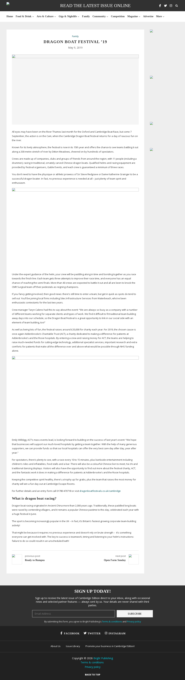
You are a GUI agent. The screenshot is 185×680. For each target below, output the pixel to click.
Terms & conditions (112, 621)
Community (99, 16)
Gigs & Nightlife (68, 16)
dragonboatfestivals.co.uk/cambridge (100, 491)
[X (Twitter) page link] (165, 5)
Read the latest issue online (95, 5)
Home (10, 16)
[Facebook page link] (160, 5)
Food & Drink (23, 16)
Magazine (132, 16)
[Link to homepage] (19, 5)
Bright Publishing (103, 658)
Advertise (148, 16)
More (159, 16)
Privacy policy (134, 621)
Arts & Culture (45, 16)
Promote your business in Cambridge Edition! (110, 646)
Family (86, 16)
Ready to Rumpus (35, 560)
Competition (118, 16)
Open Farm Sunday (115, 560)
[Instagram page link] (171, 5)
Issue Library (73, 646)
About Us (56, 646)
